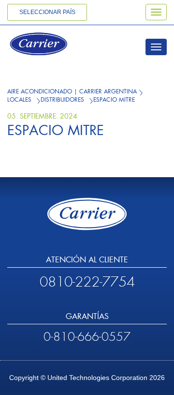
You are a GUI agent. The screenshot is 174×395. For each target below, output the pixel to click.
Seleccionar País (47, 12)
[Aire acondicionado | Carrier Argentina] (51, 45)
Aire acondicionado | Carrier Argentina (72, 91)
